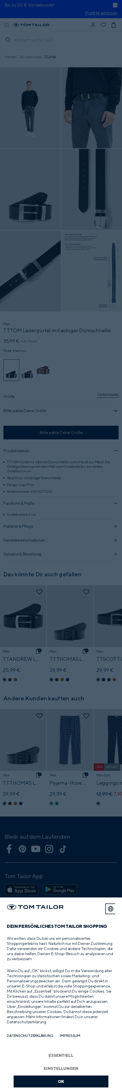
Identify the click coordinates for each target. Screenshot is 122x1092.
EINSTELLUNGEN (61, 1068)
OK (61, 1081)
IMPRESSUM (70, 1035)
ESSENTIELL (61, 1055)
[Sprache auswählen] (110, 908)
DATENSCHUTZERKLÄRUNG (30, 1035)
